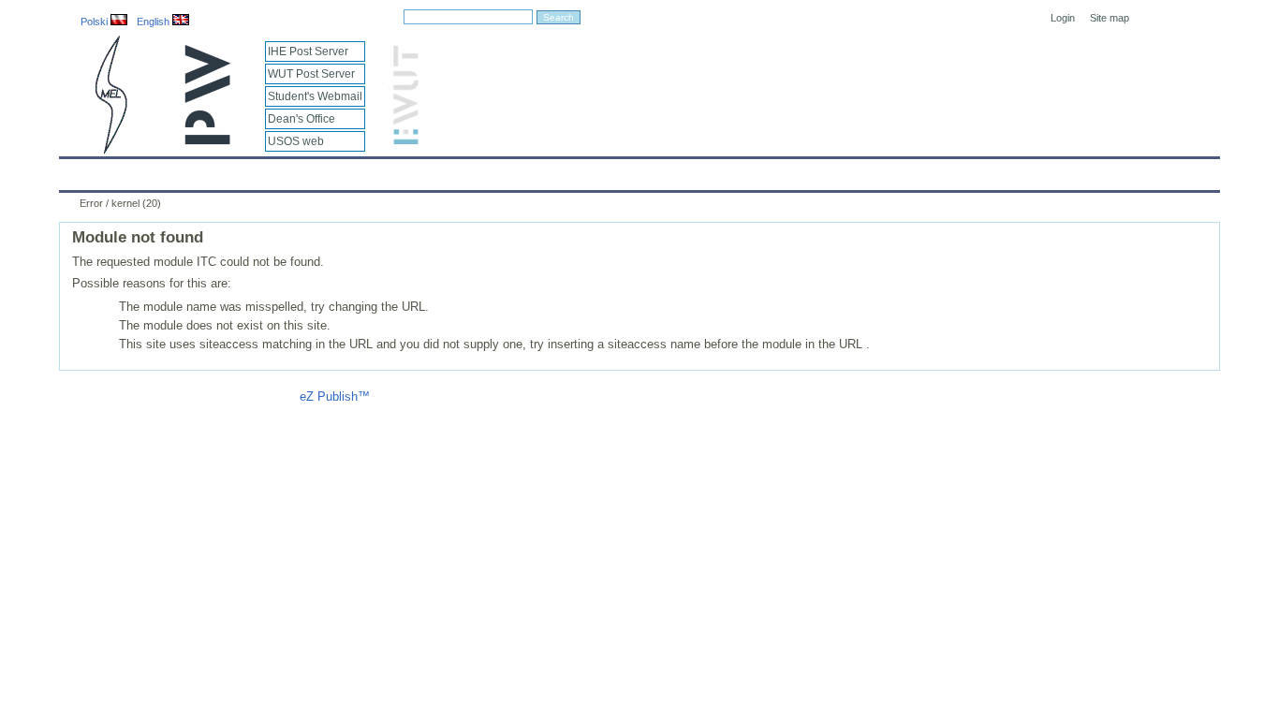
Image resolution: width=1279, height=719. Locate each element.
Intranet (856, 170)
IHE (83, 170)
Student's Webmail (315, 96)
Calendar (145, 170)
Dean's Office (301, 118)
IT (745, 170)
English (154, 21)
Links (793, 170)
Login (1063, 17)
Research (537, 170)
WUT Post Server (311, 74)
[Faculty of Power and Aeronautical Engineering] (109, 150)
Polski (95, 21)
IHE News (225, 170)
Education (456, 170)
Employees (370, 170)
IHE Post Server (308, 51)
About (296, 170)
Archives (688, 170)
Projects (613, 170)
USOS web (296, 141)
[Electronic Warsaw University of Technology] (403, 141)
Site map (1109, 17)
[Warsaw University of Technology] (208, 141)
